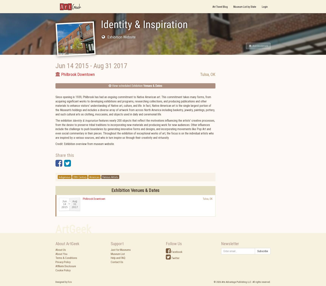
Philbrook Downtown (94, 198)
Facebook (176, 252)
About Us (60, 250)
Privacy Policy (63, 262)
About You (61, 254)
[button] (258, 46)
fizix (70, 282)
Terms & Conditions (66, 258)
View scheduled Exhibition (136, 86)
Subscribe (262, 251)
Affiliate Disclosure (65, 266)
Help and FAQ (118, 258)
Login (265, 6)
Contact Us (117, 262)
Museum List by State (244, 6)
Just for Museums (121, 250)
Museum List (118, 254)
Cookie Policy (63, 270)
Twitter (175, 258)
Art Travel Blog (220, 6)
